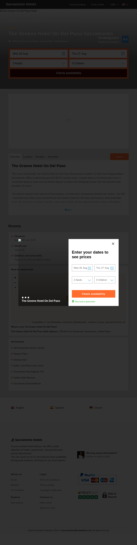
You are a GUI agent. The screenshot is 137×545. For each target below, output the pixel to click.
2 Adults (78, 280)
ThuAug (102, 267)
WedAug (80, 267)
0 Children (101, 280)
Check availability (93, 293)
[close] (113, 243)
